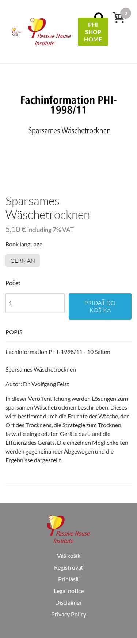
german (22, 260)
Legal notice (69, 590)
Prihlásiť (68, 578)
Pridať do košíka (99, 306)
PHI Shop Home (93, 31)
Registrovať (68, 567)
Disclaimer (68, 602)
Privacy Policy (68, 614)
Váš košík (68, 555)
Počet (12, 282)
